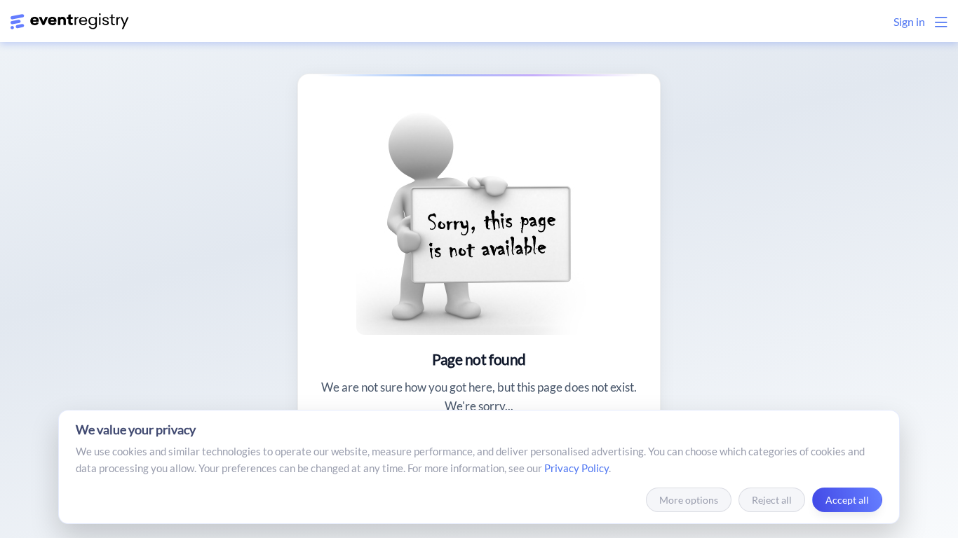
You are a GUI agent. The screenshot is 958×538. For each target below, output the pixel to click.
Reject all (772, 500)
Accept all (847, 500)
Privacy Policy (576, 468)
